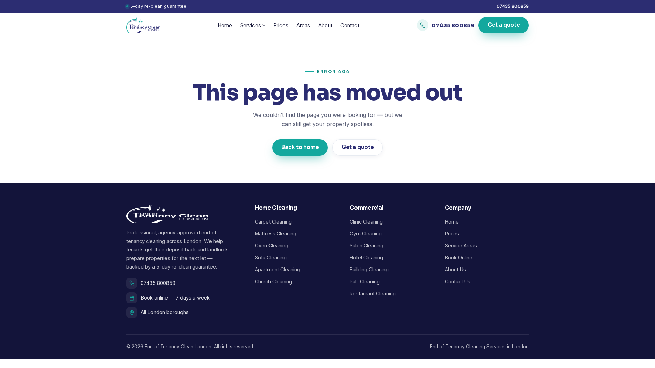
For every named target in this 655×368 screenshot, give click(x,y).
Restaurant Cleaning (373, 293)
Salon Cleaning (366, 245)
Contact (349, 25)
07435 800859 (513, 6)
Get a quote (503, 25)
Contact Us (457, 282)
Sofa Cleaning (271, 257)
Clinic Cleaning (366, 222)
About (325, 25)
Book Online (458, 257)
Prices (280, 25)
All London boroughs (165, 312)
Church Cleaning (273, 282)
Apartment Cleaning (277, 269)
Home (225, 25)
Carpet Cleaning (273, 222)
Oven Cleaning (271, 245)
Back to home (300, 147)
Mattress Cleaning (275, 233)
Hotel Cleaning (366, 257)
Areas (303, 25)
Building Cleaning (369, 269)
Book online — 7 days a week (175, 298)
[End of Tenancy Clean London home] (143, 25)
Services (250, 25)
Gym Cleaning (366, 233)
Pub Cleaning (365, 282)
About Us (455, 269)
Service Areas (461, 245)
